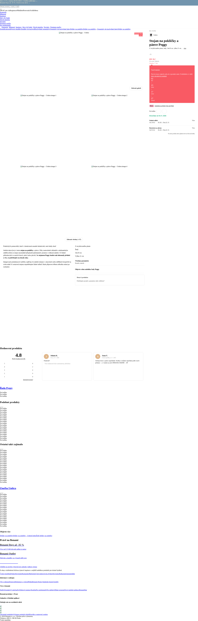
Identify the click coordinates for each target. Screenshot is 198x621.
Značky (16, 590)
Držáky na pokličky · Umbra (22, 536)
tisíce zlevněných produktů (159, 76)
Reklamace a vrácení (21, 582)
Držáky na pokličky (89, 29)
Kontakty (8, 590)
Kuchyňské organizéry (42, 29)
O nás (12, 590)
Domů (2, 29)
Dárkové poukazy (25, 590)
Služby (2, 590)
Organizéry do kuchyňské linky (60, 29)
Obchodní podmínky (7, 614)
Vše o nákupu (4, 582)
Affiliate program (58, 590)
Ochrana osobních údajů (21, 614)
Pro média (50, 590)
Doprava (12, 582)
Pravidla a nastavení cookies (38, 614)
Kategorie (7, 29)
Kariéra (33, 590)
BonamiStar (83, 590)
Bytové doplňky (16, 29)
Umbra (34, 536)
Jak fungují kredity (52, 582)
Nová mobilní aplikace (71, 590)
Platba (30, 582)
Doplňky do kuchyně (28, 29)
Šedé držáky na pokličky (44, 536)
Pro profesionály (41, 590)
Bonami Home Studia (39, 582)
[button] (164, 111)
